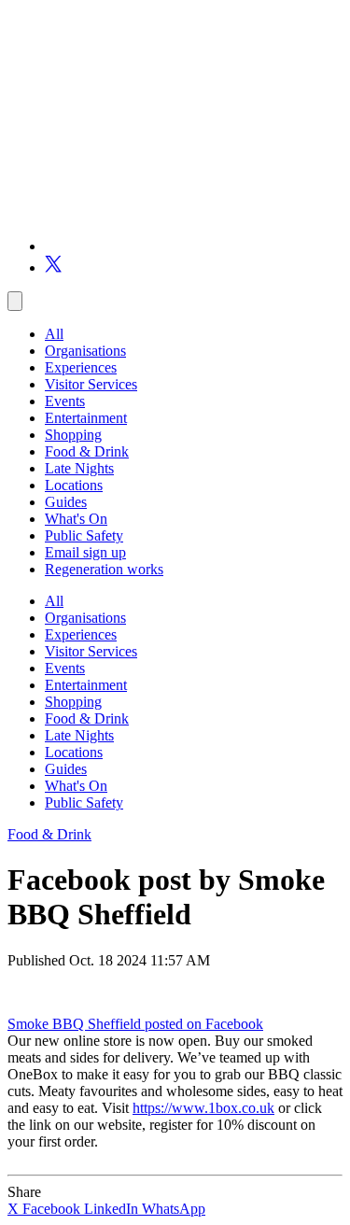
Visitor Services (91, 384)
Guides (66, 502)
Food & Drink (87, 451)
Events (65, 401)
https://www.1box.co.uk (203, 1108)
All (54, 334)
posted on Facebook (204, 1024)
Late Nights (79, 468)
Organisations (85, 351)
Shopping (73, 435)
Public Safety (84, 535)
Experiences (81, 367)
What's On (76, 519)
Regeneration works (104, 569)
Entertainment (86, 418)
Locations (74, 485)
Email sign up (85, 552)
